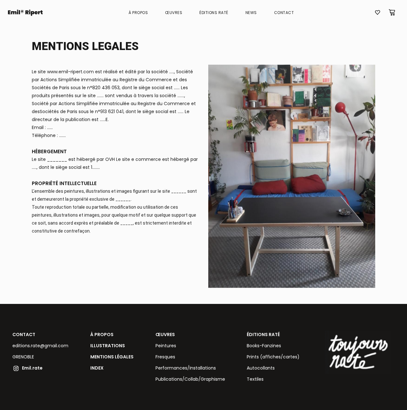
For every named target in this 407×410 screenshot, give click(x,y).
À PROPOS (102, 334)
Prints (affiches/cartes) (273, 357)
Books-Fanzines (264, 345)
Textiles (255, 379)
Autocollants (261, 368)
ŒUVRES (165, 334)
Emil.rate (32, 368)
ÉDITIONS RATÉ (263, 334)
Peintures (165, 345)
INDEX (97, 368)
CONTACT (23, 334)
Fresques (165, 357)
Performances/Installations (185, 368)
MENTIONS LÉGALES (112, 357)
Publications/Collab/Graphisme (190, 379)
